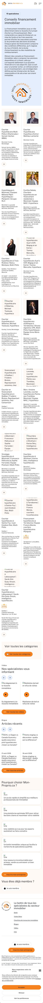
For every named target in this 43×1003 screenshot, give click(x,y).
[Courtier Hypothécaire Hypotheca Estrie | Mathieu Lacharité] (32, 118)
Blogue (16, 924)
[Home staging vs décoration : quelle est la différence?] (30, 742)
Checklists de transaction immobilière (26, 920)
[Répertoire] (35, 3)
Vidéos (16, 928)
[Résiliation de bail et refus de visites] (30, 690)
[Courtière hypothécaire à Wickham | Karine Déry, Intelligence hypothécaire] (32, 442)
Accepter (21, 987)
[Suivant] (10, 677)
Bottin (16, 912)
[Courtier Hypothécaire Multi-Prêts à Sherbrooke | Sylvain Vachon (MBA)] (11, 118)
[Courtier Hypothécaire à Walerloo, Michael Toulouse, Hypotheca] (11, 307)
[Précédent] (4, 677)
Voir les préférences (21, 998)
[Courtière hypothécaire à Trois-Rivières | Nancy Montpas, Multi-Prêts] (11, 246)
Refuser (21, 993)
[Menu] (40, 3)
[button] (40, 970)
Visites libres (18, 916)
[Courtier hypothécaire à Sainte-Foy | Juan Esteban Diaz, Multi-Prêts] (11, 507)
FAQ (15, 932)
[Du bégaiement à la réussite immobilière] (10, 690)
